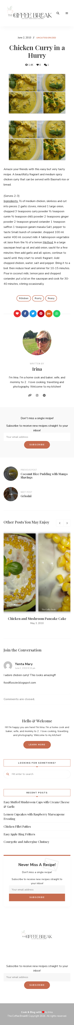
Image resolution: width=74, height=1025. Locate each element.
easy (51, 298)
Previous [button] (59, 523)
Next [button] (66, 523)
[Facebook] (25, 313)
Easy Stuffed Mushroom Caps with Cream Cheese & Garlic (37, 804)
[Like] (17, 313)
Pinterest (44, 395)
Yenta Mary (24, 664)
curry (38, 298)
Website (30, 395)
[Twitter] (33, 313)
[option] (37, 578)
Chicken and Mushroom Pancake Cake (37, 618)
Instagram (37, 395)
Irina (37, 369)
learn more (37, 744)
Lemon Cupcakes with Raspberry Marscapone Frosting (34, 816)
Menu (66, 13)
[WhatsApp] (56, 313)
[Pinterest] (41, 313)
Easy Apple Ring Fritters (19, 834)
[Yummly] (48, 313)
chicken (24, 298)
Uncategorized (46, 37)
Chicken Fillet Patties (17, 826)
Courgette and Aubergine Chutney (26, 842)
